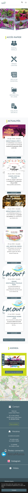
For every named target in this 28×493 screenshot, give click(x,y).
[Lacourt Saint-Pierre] (9, 2)
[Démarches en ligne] (14, 90)
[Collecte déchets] (14, 106)
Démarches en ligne (14, 96)
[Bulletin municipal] (14, 75)
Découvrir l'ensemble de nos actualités (14, 340)
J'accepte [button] (14, 490)
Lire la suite (14, 157)
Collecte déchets (14, 111)
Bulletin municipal (14, 80)
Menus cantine (14, 64)
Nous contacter (14, 424)
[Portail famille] (14, 43)
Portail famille (14, 49)
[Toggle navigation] (26, 2)
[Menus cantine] (14, 59)
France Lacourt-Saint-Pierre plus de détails (12, 472)
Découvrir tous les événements (14, 372)
